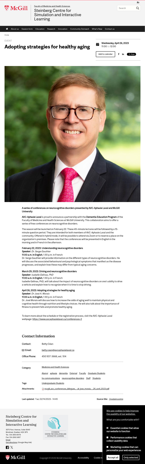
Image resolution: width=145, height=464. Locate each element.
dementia (63, 373)
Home (7, 29)
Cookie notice (100, 457)
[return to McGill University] (15, 458)
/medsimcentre (116, 399)
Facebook (8, 447)
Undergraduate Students (53, 383)
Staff (88, 378)
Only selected (131, 457)
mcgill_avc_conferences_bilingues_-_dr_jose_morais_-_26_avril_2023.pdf (76, 388)
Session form (27, 29)
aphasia (53, 373)
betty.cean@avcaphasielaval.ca (58, 350)
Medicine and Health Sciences (55, 367)
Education (40, 29)
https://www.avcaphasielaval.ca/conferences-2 (57, 319)
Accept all (113, 457)
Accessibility (83, 457)
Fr (138, 2)
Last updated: (28, 399)
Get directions (11, 442)
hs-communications (51, 378)
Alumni (45, 373)
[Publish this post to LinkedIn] (123, 54)
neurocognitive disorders (73, 378)
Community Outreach (79, 29)
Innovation (62, 29)
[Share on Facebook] (118, 54)
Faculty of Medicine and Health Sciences (52, 6)
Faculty (82, 373)
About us (15, 29)
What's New (97, 29)
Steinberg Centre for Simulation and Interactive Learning (57, 14)
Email (8, 440)
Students (96, 378)
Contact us (109, 29)
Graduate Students (96, 373)
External (73, 373)
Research (51, 29)
